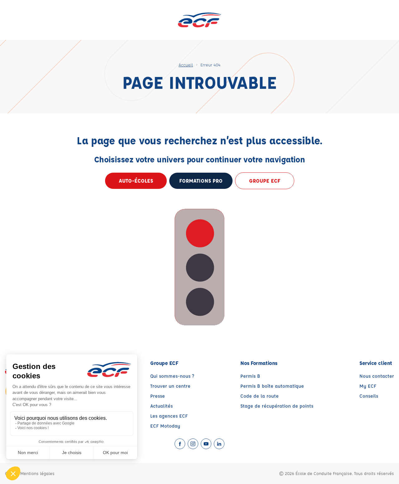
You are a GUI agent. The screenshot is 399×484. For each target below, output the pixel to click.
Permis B (250, 376)
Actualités (161, 406)
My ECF (367, 386)
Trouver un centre (170, 386)
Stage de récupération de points (276, 406)
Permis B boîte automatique (272, 386)
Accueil (186, 64)
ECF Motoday (165, 426)
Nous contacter (376, 376)
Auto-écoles (136, 180)
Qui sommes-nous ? (172, 376)
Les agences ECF (169, 416)
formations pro (201, 180)
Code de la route (259, 396)
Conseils (368, 396)
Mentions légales (37, 473)
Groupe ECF (264, 180)
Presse (157, 396)
